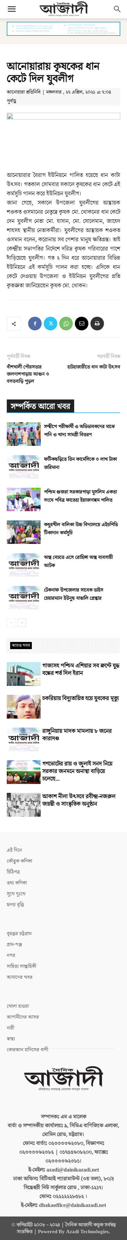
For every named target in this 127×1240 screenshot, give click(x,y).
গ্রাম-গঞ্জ (14, 944)
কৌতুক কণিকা (19, 861)
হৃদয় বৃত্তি (15, 904)
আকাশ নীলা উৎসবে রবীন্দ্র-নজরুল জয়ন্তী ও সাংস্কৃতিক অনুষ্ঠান (78, 800)
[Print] (97, 323)
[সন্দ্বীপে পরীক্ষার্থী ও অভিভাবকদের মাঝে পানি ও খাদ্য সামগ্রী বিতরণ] (24, 434)
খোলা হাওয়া (18, 1006)
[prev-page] (11, 622)
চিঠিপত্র (13, 872)
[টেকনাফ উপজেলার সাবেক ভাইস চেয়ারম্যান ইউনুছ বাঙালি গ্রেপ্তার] (24, 597)
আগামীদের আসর (23, 1017)
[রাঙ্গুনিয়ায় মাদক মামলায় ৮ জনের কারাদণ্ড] (24, 739)
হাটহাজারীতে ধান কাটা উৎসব (93, 367)
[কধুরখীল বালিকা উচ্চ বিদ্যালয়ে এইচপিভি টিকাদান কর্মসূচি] (24, 532)
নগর (11, 955)
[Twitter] (50, 323)
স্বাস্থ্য (11, 1038)
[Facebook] (35, 323)
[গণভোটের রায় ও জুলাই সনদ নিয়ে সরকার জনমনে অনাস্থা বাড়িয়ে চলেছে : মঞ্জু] (24, 772)
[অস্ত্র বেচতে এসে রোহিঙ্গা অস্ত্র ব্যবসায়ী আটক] (24, 565)
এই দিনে (14, 850)
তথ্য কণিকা (17, 882)
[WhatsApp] (66, 323)
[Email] (81, 323)
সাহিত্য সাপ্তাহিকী (21, 966)
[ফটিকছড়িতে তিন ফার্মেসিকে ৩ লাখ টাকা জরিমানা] (24, 466)
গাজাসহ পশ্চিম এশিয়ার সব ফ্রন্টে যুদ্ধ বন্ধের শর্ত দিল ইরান (81, 669)
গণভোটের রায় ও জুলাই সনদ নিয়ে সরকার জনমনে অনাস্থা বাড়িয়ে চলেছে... (77, 771)
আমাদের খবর (20, 977)
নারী (10, 1028)
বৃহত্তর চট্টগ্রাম (19, 933)
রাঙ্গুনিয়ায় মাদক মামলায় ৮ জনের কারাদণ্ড (77, 735)
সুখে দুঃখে (16, 893)
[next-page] (22, 622)
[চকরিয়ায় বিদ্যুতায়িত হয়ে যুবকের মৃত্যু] (24, 707)
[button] (11, 9)
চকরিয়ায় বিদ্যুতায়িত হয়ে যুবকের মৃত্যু (80, 698)
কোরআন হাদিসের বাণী (27, 1049)
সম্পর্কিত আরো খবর (40, 406)
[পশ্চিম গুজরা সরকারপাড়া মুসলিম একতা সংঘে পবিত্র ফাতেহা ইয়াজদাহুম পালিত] (24, 499)
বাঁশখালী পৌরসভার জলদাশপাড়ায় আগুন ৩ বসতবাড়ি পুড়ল (28, 374)
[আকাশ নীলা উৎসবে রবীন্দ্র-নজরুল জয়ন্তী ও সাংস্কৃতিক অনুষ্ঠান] (24, 805)
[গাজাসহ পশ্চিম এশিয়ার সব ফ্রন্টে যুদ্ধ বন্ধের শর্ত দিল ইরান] (24, 674)
